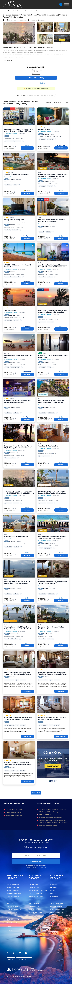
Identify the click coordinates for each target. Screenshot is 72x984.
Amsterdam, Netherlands (38, 912)
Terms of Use (42, 867)
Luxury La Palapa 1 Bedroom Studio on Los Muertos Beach (51, 628)
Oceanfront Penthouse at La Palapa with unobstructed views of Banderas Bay (52, 311)
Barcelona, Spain (13, 890)
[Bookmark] (5, 24)
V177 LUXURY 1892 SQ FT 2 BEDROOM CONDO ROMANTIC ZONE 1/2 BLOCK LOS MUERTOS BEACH (19, 492)
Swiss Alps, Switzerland (38, 890)
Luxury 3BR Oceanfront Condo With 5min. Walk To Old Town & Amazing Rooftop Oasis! (52, 175)
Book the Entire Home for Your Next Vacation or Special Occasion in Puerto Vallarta (18, 764)
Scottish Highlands (36, 897)
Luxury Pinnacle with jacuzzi (14, 220)
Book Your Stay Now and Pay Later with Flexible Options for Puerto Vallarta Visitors (52, 718)
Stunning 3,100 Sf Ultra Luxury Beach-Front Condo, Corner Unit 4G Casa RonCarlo (17, 583)
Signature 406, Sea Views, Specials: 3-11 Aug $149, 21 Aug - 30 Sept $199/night (18, 130)
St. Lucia (53, 893)
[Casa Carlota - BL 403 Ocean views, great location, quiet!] (53, 342)
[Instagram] (13, 953)
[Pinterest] (20, 953)
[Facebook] (7, 953)
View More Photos (10, 42)
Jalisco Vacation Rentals (13, 812)
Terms (9, 926)
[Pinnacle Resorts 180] (53, 116)
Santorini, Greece (13, 884)
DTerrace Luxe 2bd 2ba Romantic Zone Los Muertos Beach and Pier (17, 401)
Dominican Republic (57, 912)
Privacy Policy (30, 867)
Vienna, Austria (34, 903)
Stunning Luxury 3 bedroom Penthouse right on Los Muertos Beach (52, 220)
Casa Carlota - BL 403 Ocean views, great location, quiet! (53, 356)
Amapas (40, 11)
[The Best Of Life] (19, 297)
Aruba (52, 890)
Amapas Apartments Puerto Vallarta (17, 174)
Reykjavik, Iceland (35, 900)
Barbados (54, 897)
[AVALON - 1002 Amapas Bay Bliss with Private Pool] (19, 252)
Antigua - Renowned (57, 909)
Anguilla (53, 884)
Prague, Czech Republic (37, 893)
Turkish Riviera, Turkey (15, 909)
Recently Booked (13, 919)
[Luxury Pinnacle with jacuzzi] (19, 206)
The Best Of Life (10, 310)
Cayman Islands (56, 906)
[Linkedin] (26, 953)
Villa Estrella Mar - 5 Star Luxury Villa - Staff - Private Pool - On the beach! (51, 401)
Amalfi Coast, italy (13, 887)
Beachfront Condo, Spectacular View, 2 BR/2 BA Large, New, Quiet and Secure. (18, 447)
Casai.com (15, 976)
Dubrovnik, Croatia (14, 893)
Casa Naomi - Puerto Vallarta (48, 446)
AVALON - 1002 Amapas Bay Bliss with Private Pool (17, 266)
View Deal (27, 148)
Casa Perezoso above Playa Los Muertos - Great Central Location (52, 582)
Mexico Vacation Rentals (14, 815)
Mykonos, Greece (13, 897)
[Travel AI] (17, 969)
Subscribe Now (36, 861)
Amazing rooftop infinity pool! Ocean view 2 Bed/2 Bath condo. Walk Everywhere (52, 266)
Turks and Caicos (56, 903)
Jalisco (23, 11)
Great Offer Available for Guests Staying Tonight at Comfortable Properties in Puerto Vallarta (18, 718)
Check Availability (36, 78)
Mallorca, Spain (12, 906)
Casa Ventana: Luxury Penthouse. (16, 536)
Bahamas (53, 887)
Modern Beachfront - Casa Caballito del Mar (18, 356)
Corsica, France (12, 912)
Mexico (17, 11)
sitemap (9, 930)
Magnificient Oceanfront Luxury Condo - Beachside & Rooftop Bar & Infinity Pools (52, 492)
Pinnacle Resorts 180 (45, 129)
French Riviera (12, 900)
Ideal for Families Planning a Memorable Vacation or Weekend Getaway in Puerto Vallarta (52, 673)
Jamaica (53, 900)
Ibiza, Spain (10, 903)
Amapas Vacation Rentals (14, 810)
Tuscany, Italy (34, 887)
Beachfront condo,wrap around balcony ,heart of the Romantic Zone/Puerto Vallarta (52, 537)
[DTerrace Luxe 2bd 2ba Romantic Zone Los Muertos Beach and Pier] (19, 388)
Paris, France (33, 884)
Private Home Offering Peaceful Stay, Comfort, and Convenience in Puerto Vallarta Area (17, 673)
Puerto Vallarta (31, 11)
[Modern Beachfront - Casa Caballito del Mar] (19, 342)
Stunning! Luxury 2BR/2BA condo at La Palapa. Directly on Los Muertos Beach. (18, 628)
